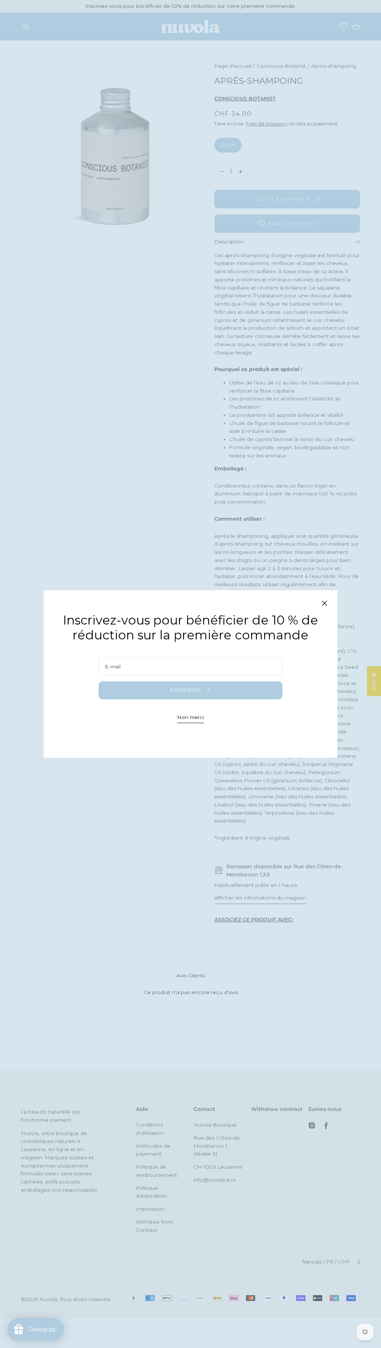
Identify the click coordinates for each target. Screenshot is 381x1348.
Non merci (190, 717)
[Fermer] (324, 604)
